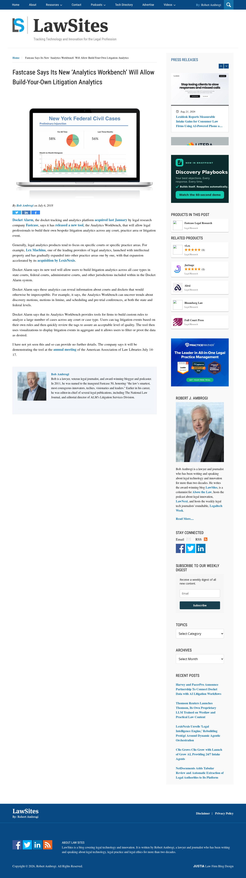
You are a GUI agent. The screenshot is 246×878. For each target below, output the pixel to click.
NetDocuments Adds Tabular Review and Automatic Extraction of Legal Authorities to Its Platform (200, 773)
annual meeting (64, 349)
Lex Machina (36, 249)
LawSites (211, 487)
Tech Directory (124, 5)
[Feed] (47, 844)
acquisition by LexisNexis (56, 260)
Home (15, 5)
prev (221, 66)
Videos (168, 5)
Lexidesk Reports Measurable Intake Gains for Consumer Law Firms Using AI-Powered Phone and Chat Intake (199, 121)
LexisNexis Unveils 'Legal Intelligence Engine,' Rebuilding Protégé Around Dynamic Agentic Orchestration (198, 733)
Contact (76, 5)
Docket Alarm (22, 219)
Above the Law (202, 492)
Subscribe (200, 605)
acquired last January (111, 219)
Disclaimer (203, 813)
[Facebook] (180, 548)
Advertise (148, 5)
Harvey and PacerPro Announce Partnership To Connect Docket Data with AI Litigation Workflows (198, 689)
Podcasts (96, 5)
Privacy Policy (224, 813)
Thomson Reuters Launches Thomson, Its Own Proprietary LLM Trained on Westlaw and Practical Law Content (196, 710)
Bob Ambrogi (25, 205)
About (32, 5)
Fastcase (32, 224)
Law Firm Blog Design (213, 866)
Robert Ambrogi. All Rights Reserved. (59, 866)
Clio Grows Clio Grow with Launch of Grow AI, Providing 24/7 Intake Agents (199, 754)
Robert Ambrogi (211, 5)
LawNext (182, 501)
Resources (52, 5)
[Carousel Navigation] (200, 66)
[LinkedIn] (200, 548)
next (226, 66)
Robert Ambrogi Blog (64, 28)
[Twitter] (190, 548)
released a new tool (69, 224)
